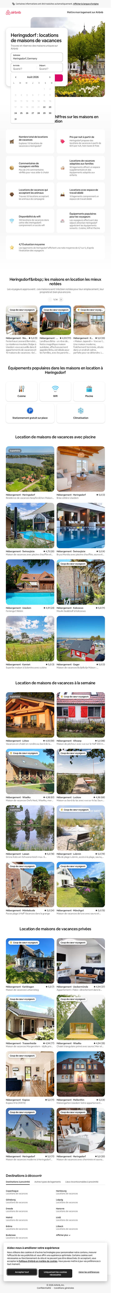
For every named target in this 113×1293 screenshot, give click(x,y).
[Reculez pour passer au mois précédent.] (16, 77)
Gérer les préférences (89, 1272)
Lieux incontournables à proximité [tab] (81, 1181)
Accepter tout (22, 1272)
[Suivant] (61, 299)
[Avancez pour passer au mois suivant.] (50, 77)
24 (15, 113)
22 (44, 107)
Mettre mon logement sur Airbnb (85, 12)
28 (38, 113)
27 (33, 113)
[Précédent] (50, 299)
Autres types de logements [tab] (47, 1181)
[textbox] (23, 69)
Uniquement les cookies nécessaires (55, 1273)
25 (21, 113)
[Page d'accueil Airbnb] (13, 12)
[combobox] (36, 58)
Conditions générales (64, 1288)
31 (16, 119)
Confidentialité (44, 1288)
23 (50, 107)
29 (44, 113)
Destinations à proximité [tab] (18, 1181)
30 (50, 113)
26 (27, 113)
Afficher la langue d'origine (86, 4)
